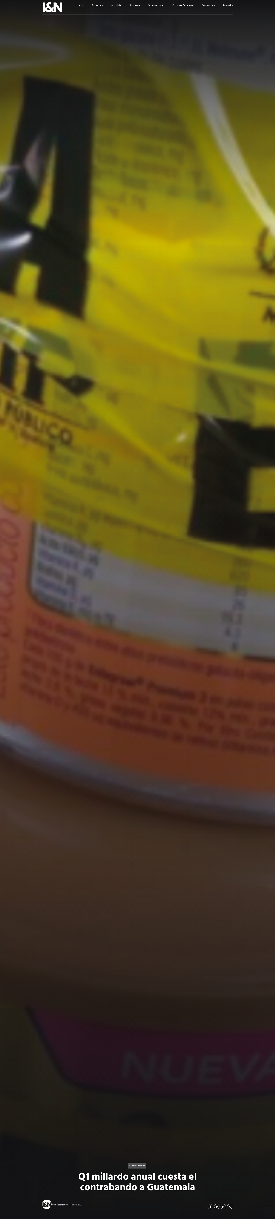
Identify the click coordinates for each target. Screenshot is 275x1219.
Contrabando (137, 1165)
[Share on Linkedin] (223, 1206)
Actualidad (116, 5)
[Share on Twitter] (216, 1206)
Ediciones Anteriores (183, 5)
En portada (97, 5)
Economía (135, 5)
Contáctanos (208, 5)
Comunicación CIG (60, 1204)
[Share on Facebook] (210, 1206)
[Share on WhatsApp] (229, 1206)
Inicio (81, 5)
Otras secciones (156, 5)
